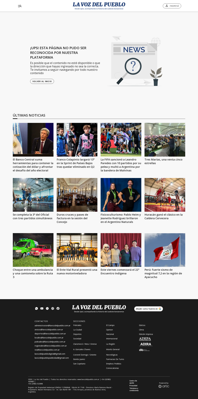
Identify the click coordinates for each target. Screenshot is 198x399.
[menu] (43, 6)
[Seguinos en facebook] (58, 309)
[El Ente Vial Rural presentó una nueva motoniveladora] (77, 250)
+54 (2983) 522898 (35, 384)
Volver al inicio (42, 81)
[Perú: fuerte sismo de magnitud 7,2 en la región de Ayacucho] (165, 250)
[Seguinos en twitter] (47, 309)
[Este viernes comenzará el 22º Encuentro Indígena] (121, 250)
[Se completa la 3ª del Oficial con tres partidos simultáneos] (33, 195)
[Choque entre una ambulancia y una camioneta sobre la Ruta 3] (33, 250)
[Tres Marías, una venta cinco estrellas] (165, 140)
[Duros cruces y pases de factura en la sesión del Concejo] (77, 195)
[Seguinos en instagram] (52, 309)
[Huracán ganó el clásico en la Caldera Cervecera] (165, 195)
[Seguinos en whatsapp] (36, 309)
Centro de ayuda (133, 382)
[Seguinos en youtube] (41, 309)
